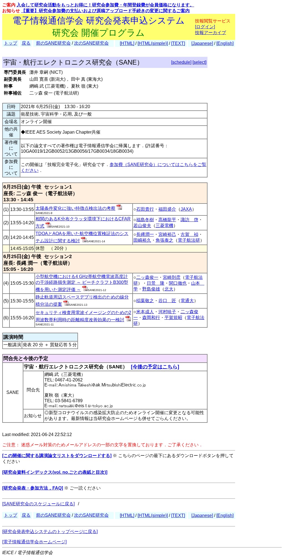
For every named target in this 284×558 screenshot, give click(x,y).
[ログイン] (205, 26)
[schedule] (181, 62)
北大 (168, 289)
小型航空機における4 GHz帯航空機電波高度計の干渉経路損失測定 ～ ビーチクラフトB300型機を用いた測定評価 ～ (82, 283)
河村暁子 (167, 311)
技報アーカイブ (210, 32)
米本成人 (145, 311)
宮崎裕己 (167, 234)
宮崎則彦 (172, 277)
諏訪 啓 (189, 219)
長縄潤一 (145, 234)
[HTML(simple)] (153, 43)
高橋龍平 (167, 219)
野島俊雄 (151, 289)
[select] (199, 62)
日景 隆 (155, 283)
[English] (225, 43)
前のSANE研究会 (53, 43)
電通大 (187, 300)
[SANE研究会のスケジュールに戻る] (38, 503)
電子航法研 (189, 240)
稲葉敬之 (145, 300)
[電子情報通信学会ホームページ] (34, 541)
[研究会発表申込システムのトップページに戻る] (50, 531)
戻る (26, 43)
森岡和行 (151, 317)
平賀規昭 (173, 317)
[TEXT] (178, 43)
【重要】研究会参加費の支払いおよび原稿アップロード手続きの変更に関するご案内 (105, 10)
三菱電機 (164, 225)
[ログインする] (119, 208)
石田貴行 (145, 209)
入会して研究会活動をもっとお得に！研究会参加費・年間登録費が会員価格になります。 (105, 4)
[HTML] (127, 43)
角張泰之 (164, 240)
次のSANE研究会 (91, 43)
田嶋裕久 (142, 240)
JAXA (186, 209)
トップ (10, 43)
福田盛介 (167, 209)
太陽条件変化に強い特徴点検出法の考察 (75, 208)
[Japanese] (202, 43)
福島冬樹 (145, 219)
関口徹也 (178, 283)
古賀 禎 (189, 234)
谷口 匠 (167, 300)
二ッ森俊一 (147, 277)
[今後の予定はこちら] (155, 367)
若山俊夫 (142, 225)
